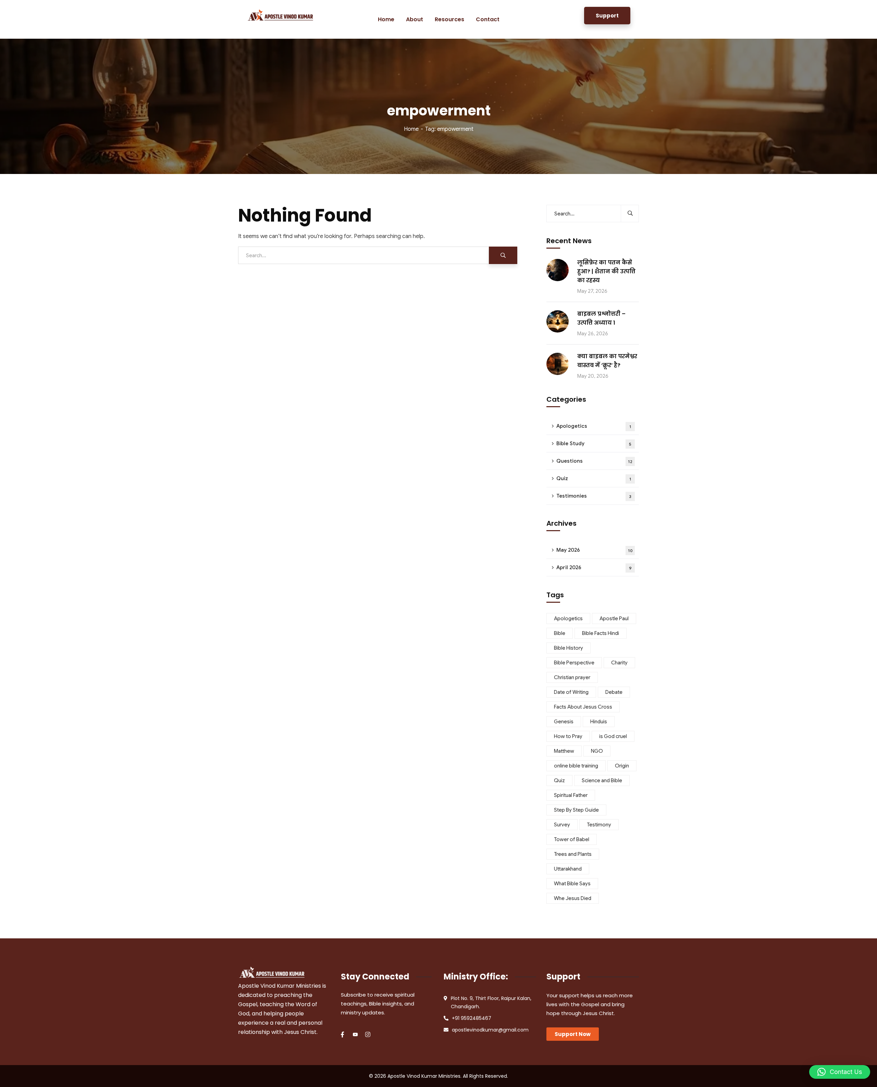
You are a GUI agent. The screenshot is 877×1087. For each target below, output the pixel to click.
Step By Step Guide (576, 810)
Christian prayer (572, 677)
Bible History (568, 648)
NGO (597, 751)
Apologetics (593, 426)
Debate (613, 692)
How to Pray (568, 736)
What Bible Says (572, 883)
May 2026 (594, 550)
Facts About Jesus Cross (583, 707)
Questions (594, 461)
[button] (839, 1072)
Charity (619, 663)
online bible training (576, 766)
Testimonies (593, 496)
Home (411, 129)
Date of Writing (571, 692)
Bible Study (593, 443)
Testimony (599, 825)
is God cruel (613, 736)
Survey (562, 825)
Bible (559, 633)
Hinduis (598, 722)
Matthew (564, 751)
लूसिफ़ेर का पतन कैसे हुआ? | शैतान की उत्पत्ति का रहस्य (606, 271)
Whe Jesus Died (572, 898)
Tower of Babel (571, 839)
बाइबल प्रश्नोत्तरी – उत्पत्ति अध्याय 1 (601, 318)
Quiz (593, 478)
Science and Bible (602, 780)
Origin (622, 766)
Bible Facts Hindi (600, 633)
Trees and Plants (573, 854)
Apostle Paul (614, 618)
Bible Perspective (574, 663)
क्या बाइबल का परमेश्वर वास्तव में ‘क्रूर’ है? (607, 360)
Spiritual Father (571, 795)
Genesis (563, 722)
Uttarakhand (568, 869)
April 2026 (594, 567)
